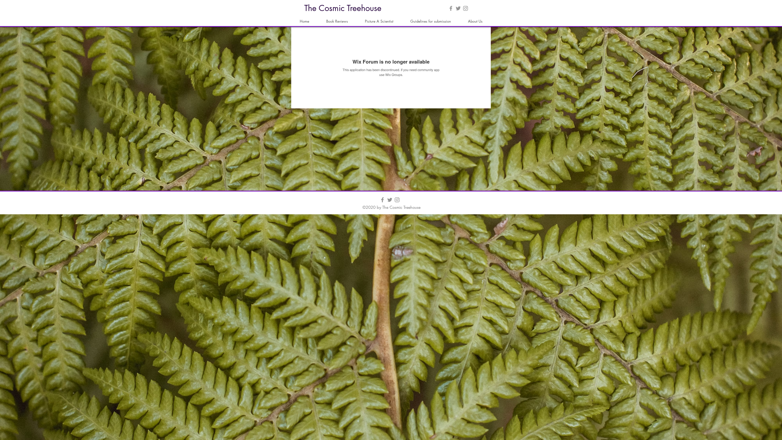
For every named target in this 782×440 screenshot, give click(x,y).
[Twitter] (458, 8)
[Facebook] (451, 8)
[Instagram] (465, 8)
